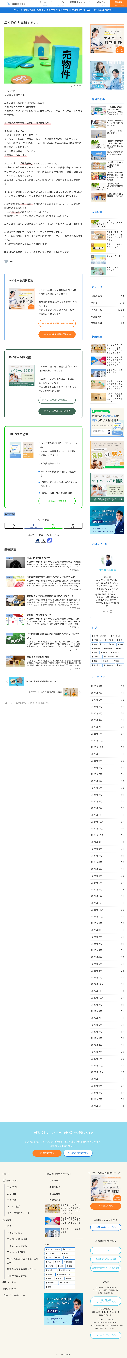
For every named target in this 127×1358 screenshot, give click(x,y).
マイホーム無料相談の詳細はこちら (57, 323)
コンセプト (12, 1187)
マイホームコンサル (17, 1245)
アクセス (11, 1200)
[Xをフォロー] (43, 540)
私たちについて (10, 1180)
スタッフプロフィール (18, 1213)
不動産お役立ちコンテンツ (58, 1174)
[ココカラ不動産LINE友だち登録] (107, 422)
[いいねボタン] (6, 261)
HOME (5, 1174)
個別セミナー (9, 1282)
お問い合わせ (9, 1289)
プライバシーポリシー (13, 1295)
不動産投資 (55, 1187)
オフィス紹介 (13, 1206)
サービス (6, 1226)
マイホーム (55, 1180)
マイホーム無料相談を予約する (57, 334)
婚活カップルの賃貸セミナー (21, 1269)
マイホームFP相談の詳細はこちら (57, 400)
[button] (73, 526)
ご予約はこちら (47, 1153)
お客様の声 (55, 1200)
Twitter (106, 1250)
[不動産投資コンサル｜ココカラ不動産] (107, 519)
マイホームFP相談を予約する (57, 411)
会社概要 (11, 1193)
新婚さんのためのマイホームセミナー (22, 1260)
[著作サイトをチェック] (37, 540)
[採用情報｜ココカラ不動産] (107, 71)
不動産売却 (11, 514)
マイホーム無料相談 (17, 1239)
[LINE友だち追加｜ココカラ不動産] (21, 450)
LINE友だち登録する (57, 501)
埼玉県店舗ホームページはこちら (106, 1301)
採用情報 (6, 1219)
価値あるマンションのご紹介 (107, 1268)
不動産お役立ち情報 (106, 1259)
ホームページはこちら (106, 1335)
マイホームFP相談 (16, 1252)
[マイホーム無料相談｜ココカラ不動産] (21, 298)
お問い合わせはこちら (78, 1153)
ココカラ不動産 (107, 570)
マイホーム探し (15, 1232)
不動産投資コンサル (17, 1275)
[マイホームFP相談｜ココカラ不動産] (21, 375)
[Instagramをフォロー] (49, 540)
